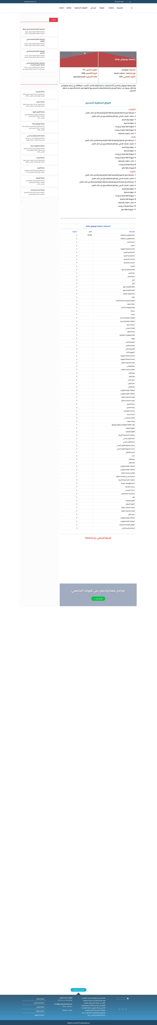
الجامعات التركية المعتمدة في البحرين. (35, 52)
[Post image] (78, 649)
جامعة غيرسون (40, 178)
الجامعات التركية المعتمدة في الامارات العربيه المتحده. (35, 64)
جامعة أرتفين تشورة (39, 112)
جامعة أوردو (41, 168)
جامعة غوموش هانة (38, 124)
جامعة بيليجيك (40, 91)
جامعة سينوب (40, 102)
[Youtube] (119, 1009)
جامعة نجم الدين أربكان (38, 190)
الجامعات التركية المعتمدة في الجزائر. (33, 29)
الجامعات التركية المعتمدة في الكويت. (35, 40)
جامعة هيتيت (40, 158)
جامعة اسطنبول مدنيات (37, 146)
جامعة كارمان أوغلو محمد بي (36, 136)
